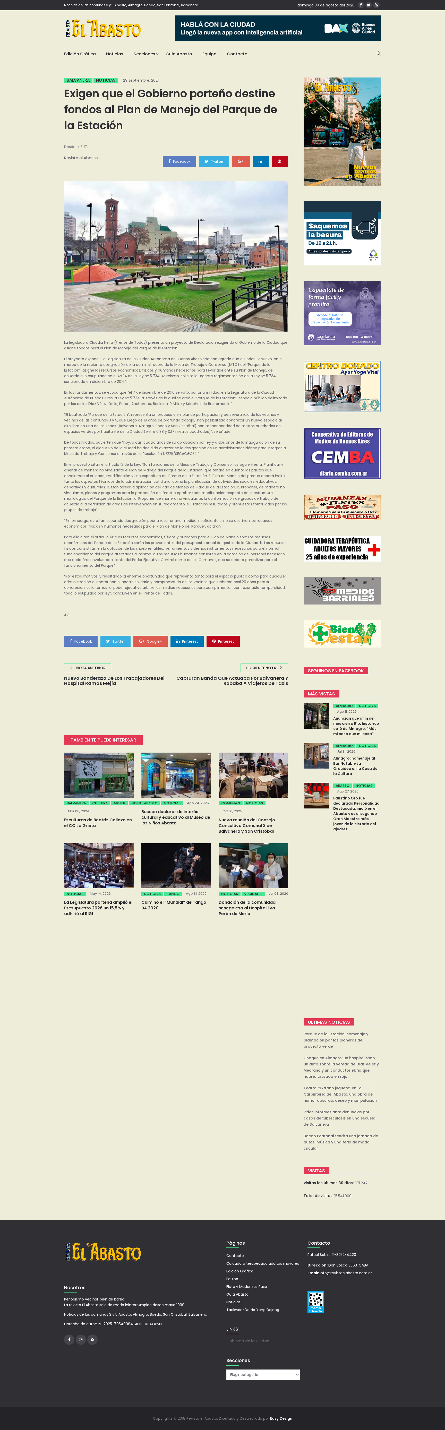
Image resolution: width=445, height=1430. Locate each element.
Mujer (119, 803)
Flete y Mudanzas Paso (246, 1286)
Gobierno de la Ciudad (247, 1340)
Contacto (237, 54)
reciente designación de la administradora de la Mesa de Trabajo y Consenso (157, 364)
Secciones (144, 54)
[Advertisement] (342, 925)
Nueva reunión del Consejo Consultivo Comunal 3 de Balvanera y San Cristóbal (247, 825)
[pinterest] (280, 161)
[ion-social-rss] (376, 5)
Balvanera (78, 80)
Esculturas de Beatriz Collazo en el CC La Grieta (98, 823)
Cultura (100, 803)
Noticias (114, 54)
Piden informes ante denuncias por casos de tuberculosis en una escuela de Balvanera (339, 1118)
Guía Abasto (179, 54)
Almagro (344, 706)
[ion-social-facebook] (361, 5)
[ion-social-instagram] (81, 1339)
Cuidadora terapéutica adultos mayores (262, 1263)
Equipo (209, 54)
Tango (173, 894)
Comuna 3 (230, 803)
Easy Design (281, 1418)
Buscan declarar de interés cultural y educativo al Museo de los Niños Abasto (175, 817)
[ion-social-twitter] (368, 5)
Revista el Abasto (81, 157)
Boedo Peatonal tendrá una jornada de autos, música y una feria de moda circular (341, 1142)
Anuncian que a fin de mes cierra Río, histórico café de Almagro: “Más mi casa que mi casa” (356, 726)
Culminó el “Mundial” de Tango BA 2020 (173, 905)
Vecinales (253, 894)
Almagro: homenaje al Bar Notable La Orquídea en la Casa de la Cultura (355, 766)
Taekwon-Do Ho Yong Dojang (252, 1309)
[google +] (241, 161)
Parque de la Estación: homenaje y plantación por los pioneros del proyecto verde (336, 1040)
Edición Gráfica (80, 54)
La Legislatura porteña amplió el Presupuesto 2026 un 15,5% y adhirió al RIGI (98, 908)
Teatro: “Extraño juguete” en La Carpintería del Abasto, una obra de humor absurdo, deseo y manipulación (340, 1094)
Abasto (151, 803)
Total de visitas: (319, 1195)
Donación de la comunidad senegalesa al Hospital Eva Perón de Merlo (247, 908)
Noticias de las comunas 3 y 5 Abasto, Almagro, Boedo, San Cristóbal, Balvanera (131, 5)
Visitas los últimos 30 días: (329, 1182)
